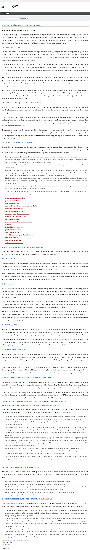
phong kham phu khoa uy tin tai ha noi (18, 222)
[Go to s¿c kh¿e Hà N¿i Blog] (9, 6)
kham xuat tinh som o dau (14, 208)
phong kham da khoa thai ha (15, 198)
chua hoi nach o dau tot (13, 240)
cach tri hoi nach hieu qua (14, 243)
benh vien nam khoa (12, 203)
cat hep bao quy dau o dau (14, 211)
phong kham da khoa (12, 201)
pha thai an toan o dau (13, 230)
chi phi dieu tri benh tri (13, 219)
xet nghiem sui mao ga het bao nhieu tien (19, 235)
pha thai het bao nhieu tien (14, 227)
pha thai (8, 224)
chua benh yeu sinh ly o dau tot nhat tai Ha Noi (21, 206)
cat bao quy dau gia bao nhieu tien (17, 214)
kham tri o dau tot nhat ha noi (15, 216)
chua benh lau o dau (12, 237)
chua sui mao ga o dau (12, 232)
